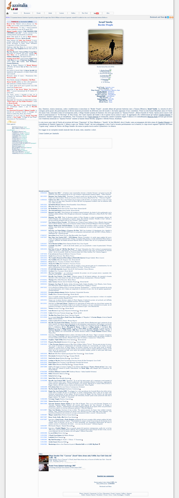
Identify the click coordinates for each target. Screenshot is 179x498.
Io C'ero (100, 493)
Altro (108, 13)
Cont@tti (127, 495)
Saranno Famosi (90, 495)
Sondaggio (120, 495)
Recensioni (27, 13)
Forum (105, 495)
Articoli (15, 13)
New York (85, 13)
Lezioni (62, 13)
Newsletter (99, 495)
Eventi (38, 13)
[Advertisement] (128, 5)
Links (114, 495)
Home (81, 493)
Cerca (110, 495)
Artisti (50, 13)
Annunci (129, 493)
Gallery (73, 13)
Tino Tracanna (104, 97)
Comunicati (93, 493)
